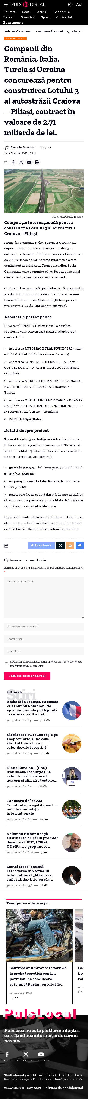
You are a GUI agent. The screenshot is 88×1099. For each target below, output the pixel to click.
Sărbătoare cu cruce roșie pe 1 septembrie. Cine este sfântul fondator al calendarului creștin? (32, 741)
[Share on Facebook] (13, 162)
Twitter (28, 1060)
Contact (34, 1088)
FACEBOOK (11, 1060)
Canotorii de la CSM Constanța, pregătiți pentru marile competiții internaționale (32, 807)
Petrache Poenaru (22, 147)
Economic (15, 38)
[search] (70, 4)
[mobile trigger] (8, 4)
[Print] (37, 162)
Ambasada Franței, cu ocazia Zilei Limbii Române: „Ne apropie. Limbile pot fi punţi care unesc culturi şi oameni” (32, 708)
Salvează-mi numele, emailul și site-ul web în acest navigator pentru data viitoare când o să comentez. (46, 663)
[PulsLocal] (28, 4)
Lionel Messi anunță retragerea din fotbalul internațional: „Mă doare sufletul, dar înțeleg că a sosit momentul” (29, 873)
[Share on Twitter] (21, 162)
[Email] (29, 162)
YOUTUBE (44, 1060)
